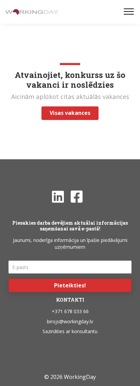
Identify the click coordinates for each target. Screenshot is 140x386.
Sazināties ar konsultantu (70, 331)
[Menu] (129, 12)
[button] (70, 285)
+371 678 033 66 (70, 311)
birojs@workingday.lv (70, 321)
